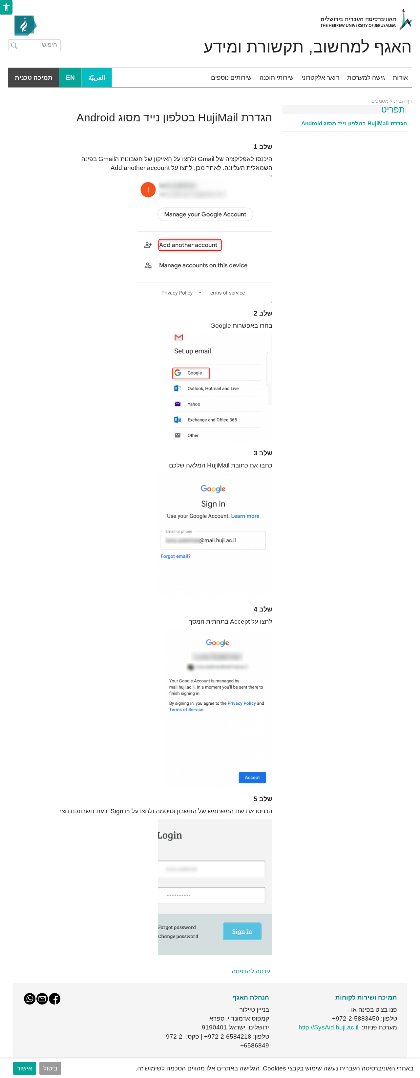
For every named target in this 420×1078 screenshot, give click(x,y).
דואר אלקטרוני (320, 77)
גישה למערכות (366, 77)
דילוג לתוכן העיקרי (396, 4)
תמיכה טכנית (33, 77)
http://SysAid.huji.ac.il (328, 1027)
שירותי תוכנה (277, 77)
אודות (400, 77)
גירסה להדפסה (251, 971)
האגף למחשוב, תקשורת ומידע (307, 47)
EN (70, 77)
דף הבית (403, 101)
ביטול (50, 1068)
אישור (24, 1068)
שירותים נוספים (231, 77)
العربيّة (96, 77)
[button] (6, 7)
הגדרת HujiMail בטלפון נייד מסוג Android (354, 124)
